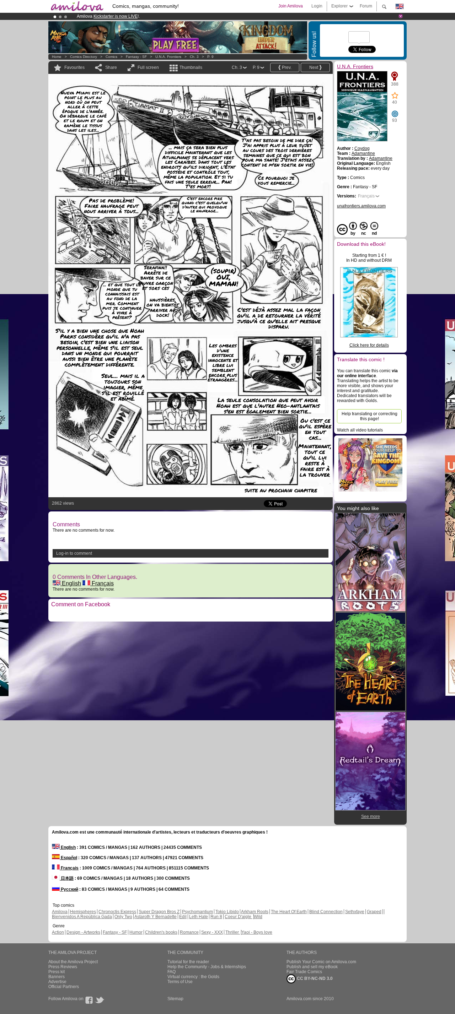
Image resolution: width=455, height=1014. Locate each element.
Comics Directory (83, 57)
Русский (69, 889)
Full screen (148, 67)
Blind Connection (326, 911)
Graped (374, 911)
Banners (56, 976)
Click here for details (369, 345)
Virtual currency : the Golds (193, 976)
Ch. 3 (194, 57)
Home (56, 57)
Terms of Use (180, 981)
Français (102, 583)
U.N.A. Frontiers (168, 57)
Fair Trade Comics (304, 971)
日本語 (67, 878)
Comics (111, 57)
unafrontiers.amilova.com (361, 206)
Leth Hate (198, 916)
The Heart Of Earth (289, 911)
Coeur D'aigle (238, 916)
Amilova (60, 911)
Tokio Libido (227, 911)
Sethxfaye (354, 911)
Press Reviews (62, 966)
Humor (136, 932)
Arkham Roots (254, 911)
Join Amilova (290, 6)
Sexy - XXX (212, 932)
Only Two (123, 916)
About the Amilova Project (73, 961)
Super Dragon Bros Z (159, 911)
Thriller (232, 932)
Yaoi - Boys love (256, 932)
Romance (189, 932)
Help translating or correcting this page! (369, 416)
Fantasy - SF (136, 57)
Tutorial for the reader (188, 961)
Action (58, 932)
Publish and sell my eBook (312, 966)
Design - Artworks (83, 932)
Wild (258, 916)
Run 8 (216, 916)
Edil (183, 916)
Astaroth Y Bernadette (155, 916)
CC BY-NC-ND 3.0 (314, 978)
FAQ (171, 971)
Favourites (74, 67)
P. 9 (210, 57)
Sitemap (175, 998)
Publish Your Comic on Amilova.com (321, 961)
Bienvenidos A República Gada (82, 916)
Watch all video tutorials (360, 430)
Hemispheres (83, 911)
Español (68, 857)
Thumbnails (191, 67)
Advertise (57, 981)
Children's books (161, 932)
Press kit (56, 971)
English (70, 583)
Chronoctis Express (117, 911)
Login (316, 6)
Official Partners (63, 986)
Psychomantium (197, 911)
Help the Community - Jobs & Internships (206, 966)
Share (111, 67)
